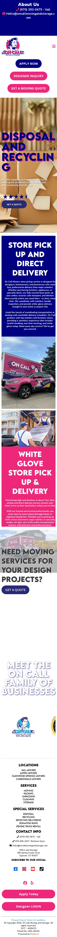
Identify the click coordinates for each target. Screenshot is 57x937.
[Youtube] (33, 869)
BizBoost (34, 934)
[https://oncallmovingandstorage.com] (13, 46)
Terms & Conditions (35, 920)
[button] (53, 46)
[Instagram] (24, 869)
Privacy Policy (18, 920)
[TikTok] (41, 869)
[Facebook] (15, 869)
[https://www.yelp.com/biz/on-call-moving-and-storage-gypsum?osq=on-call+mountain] (41, 883)
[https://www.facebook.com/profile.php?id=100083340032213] (16, 883)
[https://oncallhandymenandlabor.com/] (19, 726)
